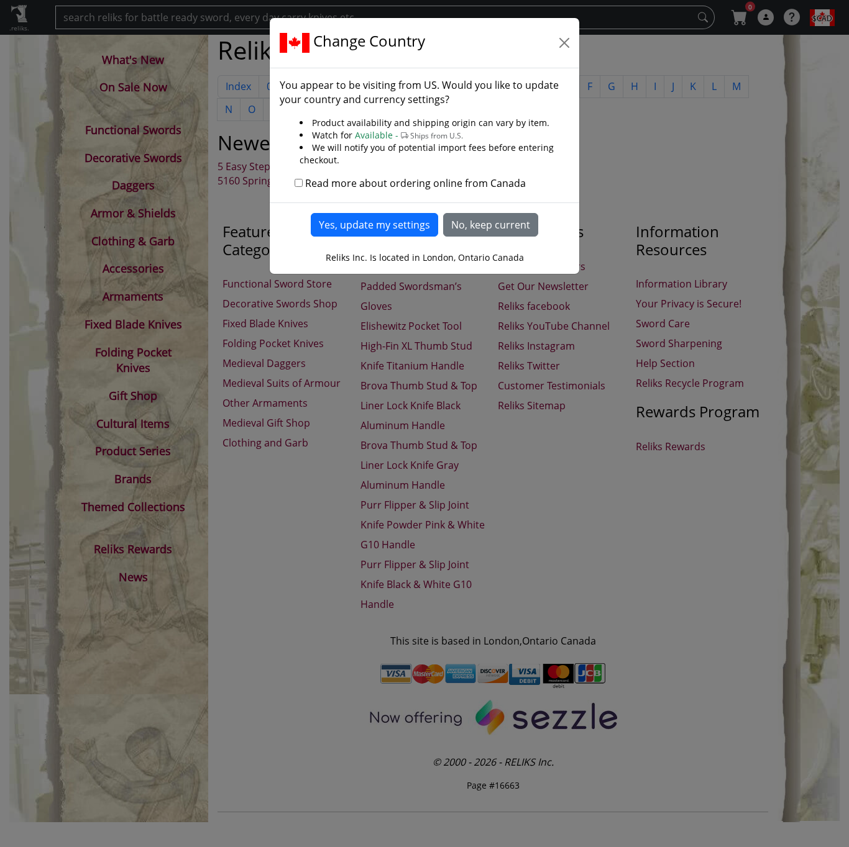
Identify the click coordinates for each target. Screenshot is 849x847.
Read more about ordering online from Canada (415, 183)
